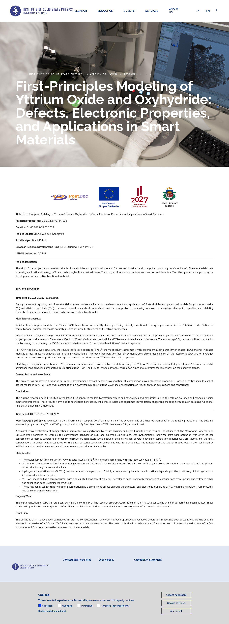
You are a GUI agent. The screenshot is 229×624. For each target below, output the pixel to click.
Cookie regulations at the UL (52, 611)
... (146, 74)
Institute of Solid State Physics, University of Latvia (73, 74)
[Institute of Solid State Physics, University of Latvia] (41, 11)
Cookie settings (176, 603)
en (208, 11)
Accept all (176, 611)
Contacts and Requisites (77, 559)
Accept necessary (176, 595)
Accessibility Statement (148, 559)
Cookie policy (106, 559)
